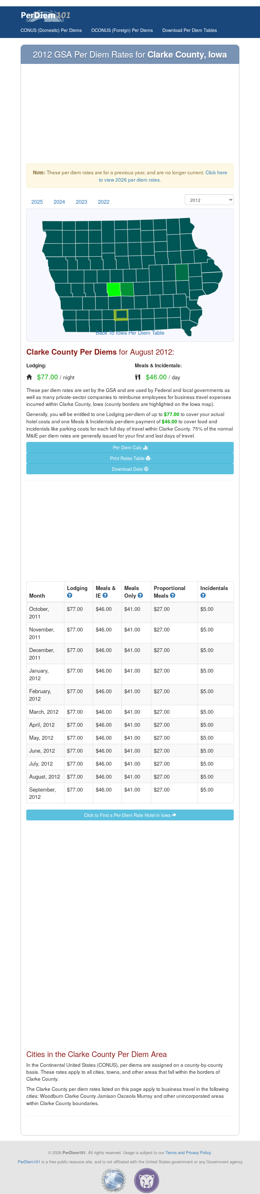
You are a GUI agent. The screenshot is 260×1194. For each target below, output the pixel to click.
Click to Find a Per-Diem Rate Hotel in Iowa (128, 815)
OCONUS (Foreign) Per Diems (122, 30)
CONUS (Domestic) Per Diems (51, 30)
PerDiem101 (29, 1162)
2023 (81, 201)
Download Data (128, 469)
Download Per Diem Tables (189, 30)
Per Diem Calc (128, 447)
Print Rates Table (128, 458)
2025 (37, 201)
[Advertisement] (130, 116)
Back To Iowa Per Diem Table (130, 332)
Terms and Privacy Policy (188, 1152)
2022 (103, 201)
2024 (59, 201)
